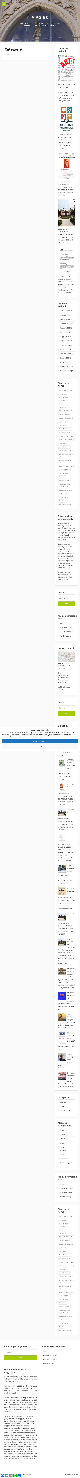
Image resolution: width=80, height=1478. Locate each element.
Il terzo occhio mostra (65, 440)
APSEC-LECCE (63, 394)
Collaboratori (64, 1158)
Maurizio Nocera (64, 447)
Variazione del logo (65, 504)
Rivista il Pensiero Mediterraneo (64, 485)
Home (62, 1130)
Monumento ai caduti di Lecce (66, 455)
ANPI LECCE (62, 390)
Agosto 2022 (64, 349)
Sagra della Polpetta (65, 490)
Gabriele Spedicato (65, 429)
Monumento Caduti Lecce (65, 461)
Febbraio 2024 (65, 324)
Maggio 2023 (64, 336)
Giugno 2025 (64, 315)
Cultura (62, 1134)
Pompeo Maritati (64, 480)
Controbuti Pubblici (65, 414)
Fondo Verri (62, 425)
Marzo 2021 (64, 362)
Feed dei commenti (66, 632)
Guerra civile (70, 436)
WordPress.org (65, 636)
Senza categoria (65, 1110)
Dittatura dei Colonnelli (66, 418)
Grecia (61, 436)
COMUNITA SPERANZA (66, 411)
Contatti (62, 1154)
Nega (40, 747)
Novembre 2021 (66, 354)
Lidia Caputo (63, 443)
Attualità (63, 1102)
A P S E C (40, 17)
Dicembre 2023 (65, 328)
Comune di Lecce (64, 407)
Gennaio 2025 (65, 319)
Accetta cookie (40, 741)
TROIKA (61, 501)
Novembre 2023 (66, 332)
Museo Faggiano (64, 470)
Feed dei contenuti (66, 627)
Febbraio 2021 (65, 366)
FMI (66, 422)
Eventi (62, 1106)
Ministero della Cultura (66, 450)
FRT (77, 1474)
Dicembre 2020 (65, 371)
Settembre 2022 (66, 345)
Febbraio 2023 (65, 341)
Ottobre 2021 (65, 358)
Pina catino (62, 477)
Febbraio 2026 (65, 311)
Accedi (62, 623)
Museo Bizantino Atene (66, 466)
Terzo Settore (63, 494)
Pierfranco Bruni (64, 473)
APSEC (71, 390)
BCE (60, 404)
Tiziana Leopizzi (64, 497)
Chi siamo (63, 1147)
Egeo (60, 422)
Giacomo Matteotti (65, 432)
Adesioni (63, 1150)
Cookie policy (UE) (66, 1163)
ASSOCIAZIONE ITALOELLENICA (63, 399)
